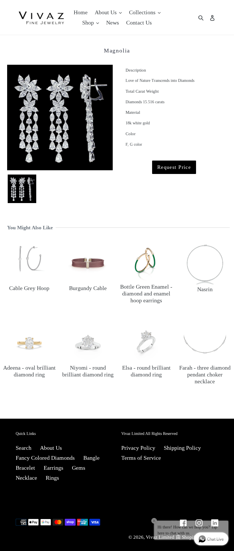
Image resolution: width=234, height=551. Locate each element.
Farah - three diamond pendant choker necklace (205, 374)
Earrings (53, 468)
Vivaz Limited (160, 537)
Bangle (91, 458)
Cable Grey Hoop (29, 288)
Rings (52, 478)
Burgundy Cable (88, 288)
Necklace (26, 478)
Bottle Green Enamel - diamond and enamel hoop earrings (146, 293)
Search (23, 448)
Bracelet (25, 468)
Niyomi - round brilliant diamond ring (88, 371)
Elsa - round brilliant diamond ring (146, 371)
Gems (78, 468)
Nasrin (205, 289)
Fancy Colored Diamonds (45, 458)
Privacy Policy (138, 448)
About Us (51, 448)
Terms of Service (141, 458)
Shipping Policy (182, 448)
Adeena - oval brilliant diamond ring (29, 371)
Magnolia (117, 50)
